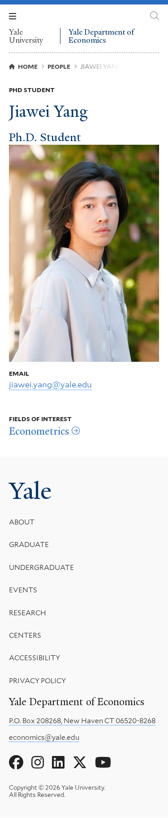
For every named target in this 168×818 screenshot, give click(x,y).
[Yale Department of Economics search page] (154, 16)
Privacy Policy (37, 680)
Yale (30, 491)
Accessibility (34, 658)
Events (23, 590)
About (21, 522)
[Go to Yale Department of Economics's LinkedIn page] (58, 763)
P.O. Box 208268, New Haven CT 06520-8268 (82, 720)
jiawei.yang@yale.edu (50, 384)
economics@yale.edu (44, 737)
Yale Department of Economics (101, 36)
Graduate (29, 544)
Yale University (26, 36)
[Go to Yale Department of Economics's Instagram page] (37, 763)
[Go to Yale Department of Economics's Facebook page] (16, 763)
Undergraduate (41, 567)
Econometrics (39, 431)
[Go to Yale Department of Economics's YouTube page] (103, 763)
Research (27, 613)
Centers (25, 635)
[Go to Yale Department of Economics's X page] (80, 763)
